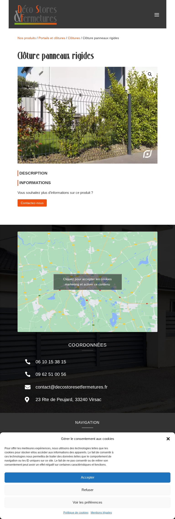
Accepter (87, 477)
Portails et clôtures (52, 38)
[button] (168, 439)
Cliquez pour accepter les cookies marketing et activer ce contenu (87, 281)
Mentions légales (101, 512)
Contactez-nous (32, 203)
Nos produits (27, 38)
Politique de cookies (75, 512)
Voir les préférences (87, 502)
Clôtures (74, 38)
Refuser (87, 490)
